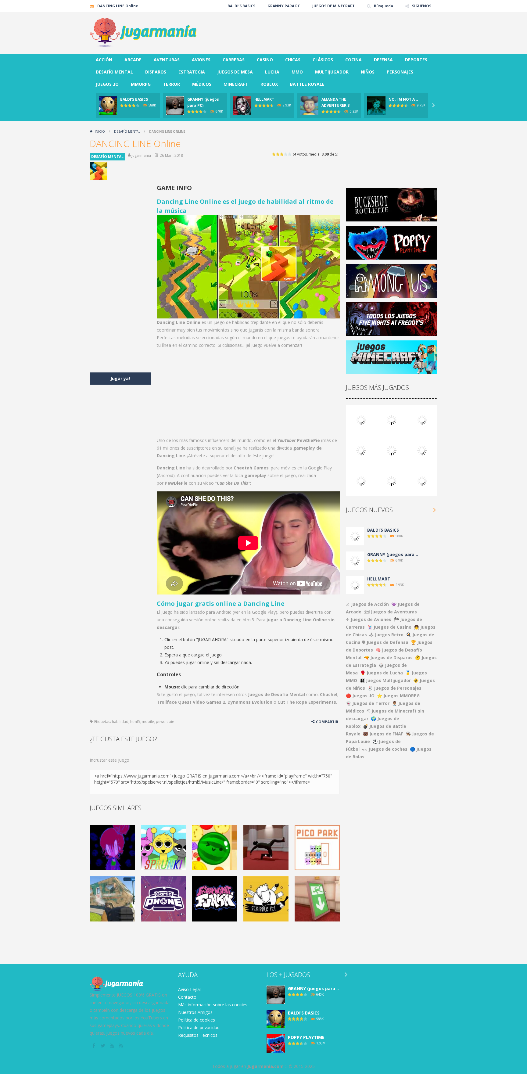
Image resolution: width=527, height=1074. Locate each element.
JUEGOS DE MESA (235, 72)
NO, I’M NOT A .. (403, 99)
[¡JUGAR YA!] (108, 105)
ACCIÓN (104, 60)
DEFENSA (383, 60)
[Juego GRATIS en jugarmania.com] (143, 32)
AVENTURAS (167, 60)
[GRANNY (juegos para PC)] (361, 419)
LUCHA (272, 72)
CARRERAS (234, 60)
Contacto (187, 997)
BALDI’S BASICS (241, 6)
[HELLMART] (355, 584)
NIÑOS (368, 72)
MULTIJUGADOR (332, 72)
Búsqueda (383, 6)
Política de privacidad (199, 1027)
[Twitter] (103, 1046)
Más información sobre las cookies (212, 1005)
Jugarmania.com (265, 1066)
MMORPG (141, 84)
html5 (135, 721)
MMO (297, 72)
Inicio (100, 131)
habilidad (120, 721)
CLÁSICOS (323, 60)
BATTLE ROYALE (307, 84)
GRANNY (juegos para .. (392, 554)
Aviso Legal (189, 989)
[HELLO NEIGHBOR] (361, 450)
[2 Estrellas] (278, 154)
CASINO (265, 60)
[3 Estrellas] (282, 154)
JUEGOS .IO (107, 84)
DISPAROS (155, 72)
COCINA (353, 60)
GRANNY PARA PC (283, 6)
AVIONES (201, 60)
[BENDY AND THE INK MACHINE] (422, 450)
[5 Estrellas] (290, 154)
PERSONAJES (400, 72)
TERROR (171, 84)
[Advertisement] (326, 30)
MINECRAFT (236, 84)
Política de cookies (196, 1020)
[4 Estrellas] (286, 154)
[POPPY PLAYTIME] (422, 419)
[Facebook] (94, 1046)
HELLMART (264, 99)
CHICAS (292, 60)
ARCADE (133, 60)
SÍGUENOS (421, 6)
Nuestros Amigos (195, 1012)
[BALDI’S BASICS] (391, 419)
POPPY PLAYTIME (306, 1037)
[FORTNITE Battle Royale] (361, 480)
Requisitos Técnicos (197, 1035)
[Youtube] (112, 1046)
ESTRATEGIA (191, 72)
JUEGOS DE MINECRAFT (333, 6)
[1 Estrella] (274, 154)
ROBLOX (269, 84)
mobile (148, 721)
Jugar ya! (120, 378)
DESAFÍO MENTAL (114, 72)
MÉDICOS (201, 84)
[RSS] (121, 1046)
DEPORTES (416, 60)
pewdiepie (165, 721)
